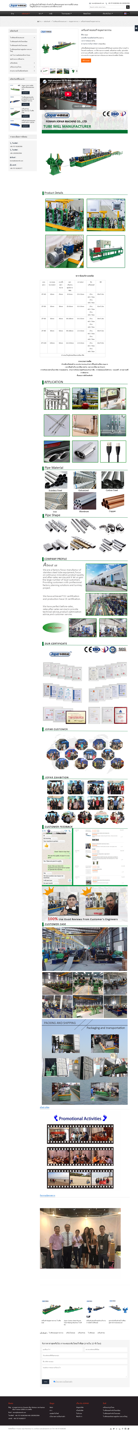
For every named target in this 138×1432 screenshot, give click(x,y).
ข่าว (40, 14)
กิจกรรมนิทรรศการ (47, 1196)
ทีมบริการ (79, 1416)
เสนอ (45, 1382)
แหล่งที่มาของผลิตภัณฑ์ (89, 38)
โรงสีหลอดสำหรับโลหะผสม (18, 45)
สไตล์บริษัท (79, 1410)
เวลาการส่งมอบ (86, 41)
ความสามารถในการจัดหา (89, 44)
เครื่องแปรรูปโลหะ (16, 67)
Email (86, 60)
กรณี (50, 14)
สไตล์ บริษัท (44, 1107)
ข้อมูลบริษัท (79, 1407)
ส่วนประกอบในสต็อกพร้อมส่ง (19, 71)
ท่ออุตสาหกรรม (73, 21)
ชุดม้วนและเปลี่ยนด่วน (17, 59)
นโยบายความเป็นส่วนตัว (57, 1416)
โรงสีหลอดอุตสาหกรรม (56, 1333)
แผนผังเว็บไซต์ (54, 1413)
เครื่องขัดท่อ (13, 63)
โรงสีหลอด (91, 1333)
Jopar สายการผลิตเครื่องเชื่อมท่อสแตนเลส (28, 87)
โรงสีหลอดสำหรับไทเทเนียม (18, 41)
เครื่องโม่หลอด (70, 1333)
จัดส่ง (51, 1407)
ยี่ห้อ (82, 35)
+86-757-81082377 (16, 168)
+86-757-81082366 (16, 146)
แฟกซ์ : (10, 1418)
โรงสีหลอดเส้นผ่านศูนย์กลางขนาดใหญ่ (115, 1416)
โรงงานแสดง (66, 14)
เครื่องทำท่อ (81, 1333)
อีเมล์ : (10, 1412)
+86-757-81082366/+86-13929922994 (119, 3)
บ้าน (12, 14)
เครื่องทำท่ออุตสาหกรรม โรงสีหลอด (28, 110)
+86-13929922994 (16, 153)
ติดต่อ (10, 1403)
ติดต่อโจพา (87, 14)
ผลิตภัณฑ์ (25, 14)
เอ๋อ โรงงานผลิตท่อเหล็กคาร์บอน (20, 55)
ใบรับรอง (79, 1413)
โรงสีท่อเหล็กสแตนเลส (59, 21)
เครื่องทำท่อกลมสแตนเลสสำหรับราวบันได (28, 121)
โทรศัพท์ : (11, 1415)
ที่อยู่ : (10, 1407)
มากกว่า (25, 93)
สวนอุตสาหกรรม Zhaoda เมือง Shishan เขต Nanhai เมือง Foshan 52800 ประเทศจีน (28, 1408)
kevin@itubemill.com (98, 3)
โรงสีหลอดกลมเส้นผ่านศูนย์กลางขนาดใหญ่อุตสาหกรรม (28, 99)
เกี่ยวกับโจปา (107, 14)
